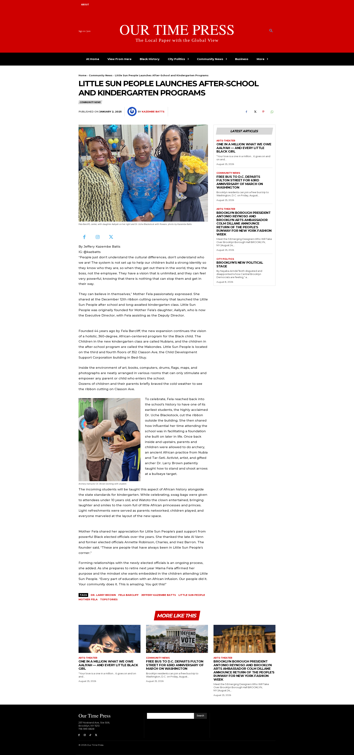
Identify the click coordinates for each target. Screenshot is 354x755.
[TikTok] (90, 735)
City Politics (225, 259)
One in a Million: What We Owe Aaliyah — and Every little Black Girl (243, 147)
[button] (271, 30)
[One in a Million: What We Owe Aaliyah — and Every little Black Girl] (109, 639)
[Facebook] (246, 111)
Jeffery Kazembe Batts (158, 594)
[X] (254, 111)
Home (82, 75)
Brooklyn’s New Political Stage (239, 264)
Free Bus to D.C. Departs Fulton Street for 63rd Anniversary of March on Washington (239, 182)
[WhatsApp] (271, 111)
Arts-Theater (225, 140)
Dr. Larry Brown (103, 594)
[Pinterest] (263, 111)
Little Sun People (191, 594)
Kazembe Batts (153, 111)
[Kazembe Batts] (132, 111)
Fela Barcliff (128, 594)
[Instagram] (98, 237)
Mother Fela (88, 599)
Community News (100, 75)
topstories (109, 599)
